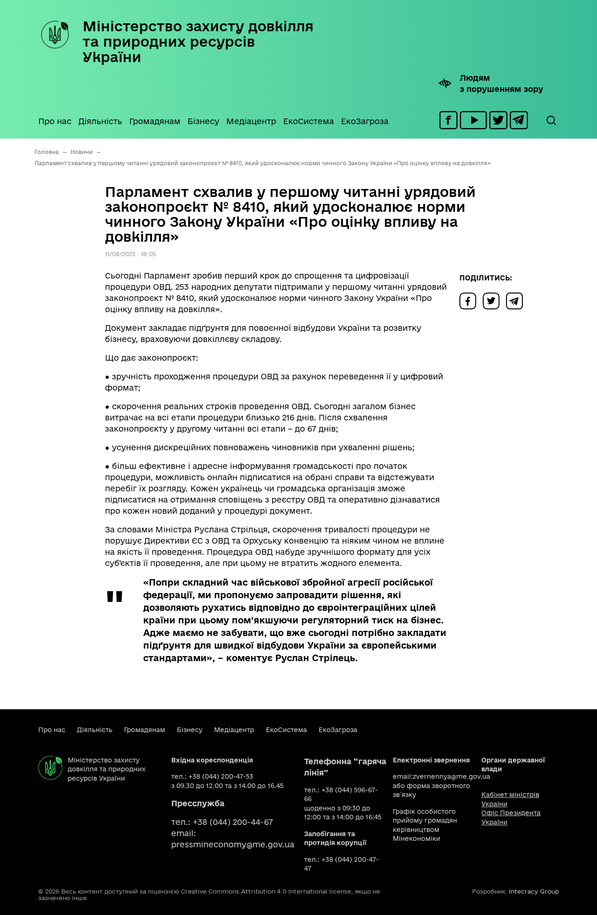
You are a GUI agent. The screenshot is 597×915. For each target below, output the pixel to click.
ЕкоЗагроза (365, 121)
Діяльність (100, 121)
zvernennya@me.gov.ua (451, 776)
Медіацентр (251, 121)
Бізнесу (203, 121)
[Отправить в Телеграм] (517, 300)
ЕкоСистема (308, 121)
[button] (551, 120)
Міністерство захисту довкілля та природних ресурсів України (198, 41)
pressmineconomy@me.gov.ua (232, 844)
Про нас (54, 121)
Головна (47, 152)
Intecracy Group (534, 891)
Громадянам (154, 121)
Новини (81, 152)
